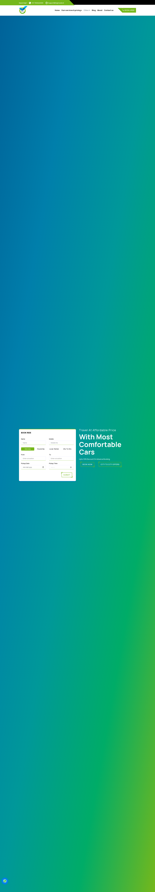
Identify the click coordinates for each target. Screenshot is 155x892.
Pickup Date (25, 463)
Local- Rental (54, 449)
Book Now (87, 464)
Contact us (108, 10)
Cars (64, 15)
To (50, 455)
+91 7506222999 (37, 3)
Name (23, 439)
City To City (67, 449)
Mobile (51, 439)
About (99, 10)
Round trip (40, 449)
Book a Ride (129, 10)
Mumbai (87, 15)
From (23, 455)
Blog (94, 10)
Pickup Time (53, 463)
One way (28, 449)
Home (57, 10)
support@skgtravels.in (56, 3)
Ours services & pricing (71, 10)
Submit (66, 475)
